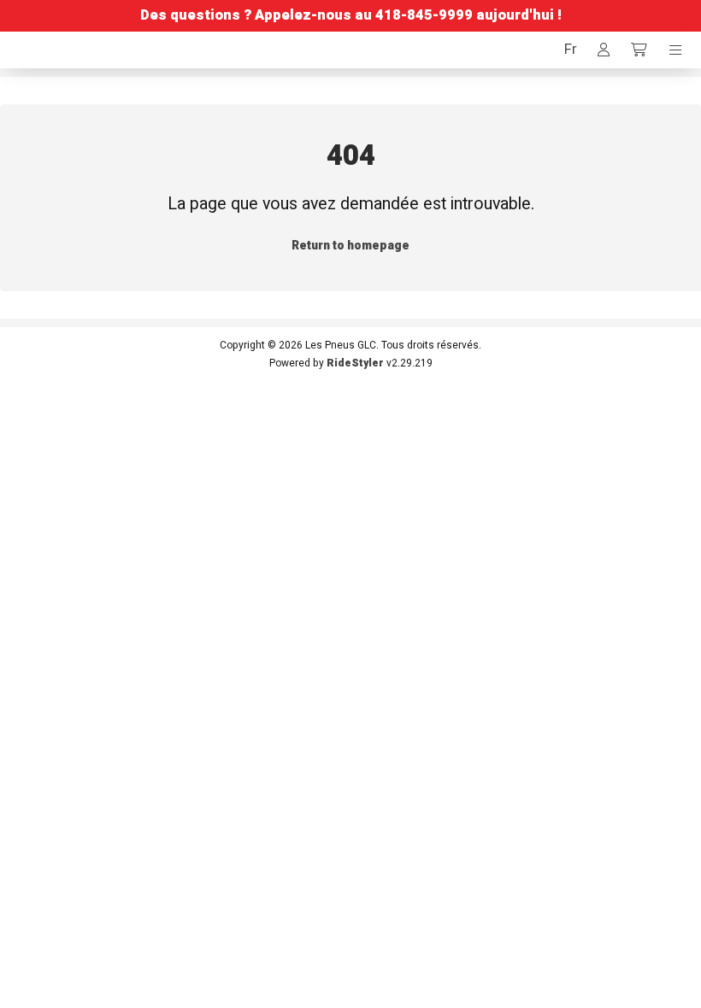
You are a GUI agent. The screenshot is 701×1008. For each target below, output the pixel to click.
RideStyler (355, 363)
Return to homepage (350, 246)
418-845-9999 (424, 15)
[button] (570, 50)
